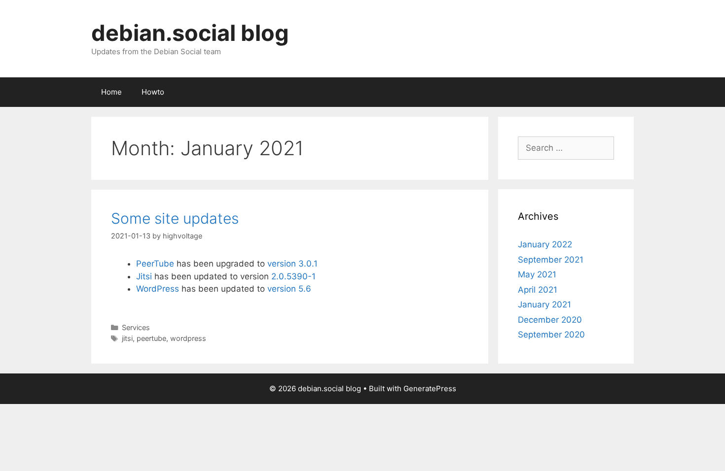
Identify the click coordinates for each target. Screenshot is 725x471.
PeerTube (155, 264)
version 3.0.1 (292, 264)
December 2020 (550, 320)
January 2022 (545, 244)
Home (111, 92)
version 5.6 (289, 289)
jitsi (127, 338)
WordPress (157, 289)
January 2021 (544, 304)
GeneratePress (429, 388)
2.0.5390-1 (293, 276)
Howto (153, 92)
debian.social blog (190, 32)
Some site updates (175, 218)
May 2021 (537, 274)
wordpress (188, 338)
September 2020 (551, 334)
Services (136, 327)
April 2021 (537, 290)
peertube (151, 338)
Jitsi (144, 276)
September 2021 (550, 260)
